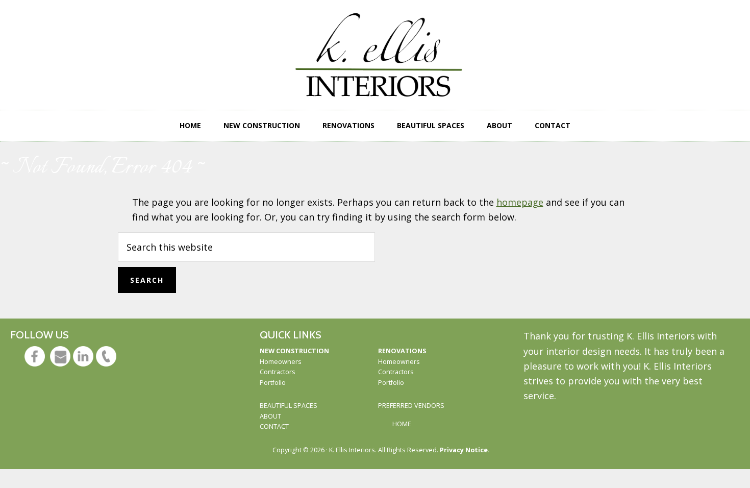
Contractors (277, 372)
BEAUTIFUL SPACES (288, 405)
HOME (401, 424)
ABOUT (270, 416)
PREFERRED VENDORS (411, 405)
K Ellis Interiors (381, 55)
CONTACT (274, 426)
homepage (519, 202)
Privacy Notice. (465, 450)
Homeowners (281, 361)
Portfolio (273, 382)
